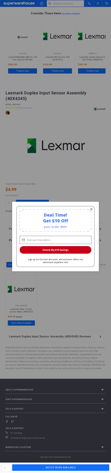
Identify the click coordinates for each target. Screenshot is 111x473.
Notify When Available (61, 467)
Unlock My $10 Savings (55, 249)
